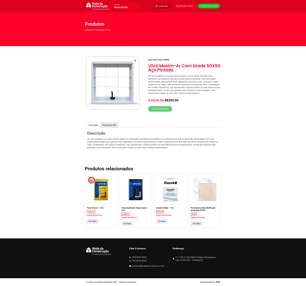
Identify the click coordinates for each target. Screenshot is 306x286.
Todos (107, 30)
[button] (185, 6)
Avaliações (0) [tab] (109, 125)
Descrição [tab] (93, 125)
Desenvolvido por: (210, 282)
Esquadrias (99, 30)
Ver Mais (92, 221)
